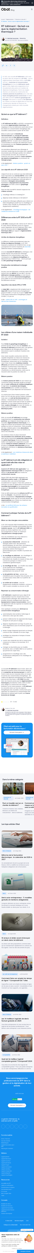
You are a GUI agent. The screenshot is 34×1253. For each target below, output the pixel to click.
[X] (12, 1126)
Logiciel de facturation (7, 1207)
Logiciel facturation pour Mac (7, 1145)
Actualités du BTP (6, 1183)
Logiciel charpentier (6, 1171)
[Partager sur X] (14, 65)
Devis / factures (5, 1138)
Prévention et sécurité (20, 19)
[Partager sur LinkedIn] (6, 65)
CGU (27, 1220)
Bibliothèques (5, 1142)
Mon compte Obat (6, 1193)
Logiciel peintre (5, 1156)
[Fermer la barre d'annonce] (32, 3)
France (14, 1231)
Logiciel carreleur (5, 1169)
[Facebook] (7, 1126)
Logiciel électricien (6, 1158)
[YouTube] (16, 1126)
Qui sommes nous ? (6, 1189)
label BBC (28, 246)
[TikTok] (25, 1126)
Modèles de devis (6, 1203)
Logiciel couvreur (5, 1160)
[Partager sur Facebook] (10, 65)
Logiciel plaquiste (5, 1173)
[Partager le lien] (2, 65)
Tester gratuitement (15, 4)
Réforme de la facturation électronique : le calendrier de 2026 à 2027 (17, 857)
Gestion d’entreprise (6, 1213)
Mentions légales (19, 1220)
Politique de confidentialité (10, 1224)
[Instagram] (21, 1126)
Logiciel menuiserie (6, 1166)
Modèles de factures (6, 1205)
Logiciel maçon (5, 1164)
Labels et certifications (7, 1185)
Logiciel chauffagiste (6, 1175)
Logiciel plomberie (6, 1162)
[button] (17, 732)
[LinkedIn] (3, 1126)
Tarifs (2, 1195)
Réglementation (10, 19)
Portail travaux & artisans (7, 1187)
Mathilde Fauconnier (13, 38)
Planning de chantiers (7, 1148)
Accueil (3, 19)
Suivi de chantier (5, 1140)
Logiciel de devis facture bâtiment (7, 1210)
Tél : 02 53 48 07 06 (25, 1224)
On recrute (4, 1191)
